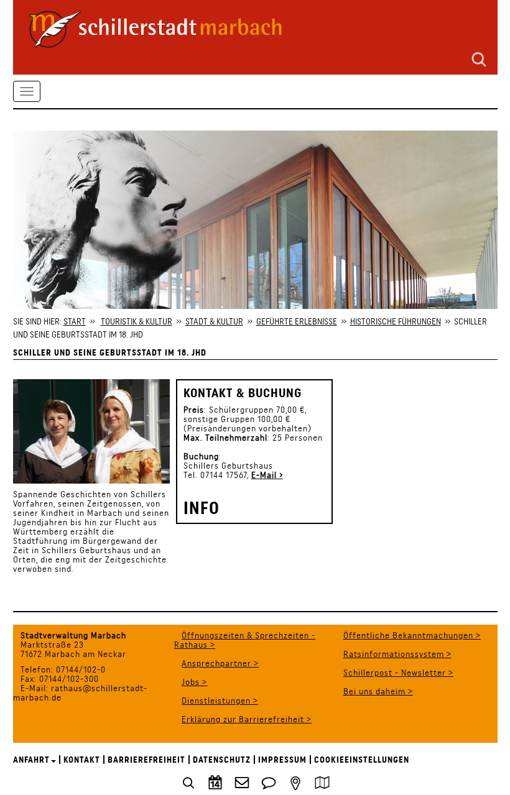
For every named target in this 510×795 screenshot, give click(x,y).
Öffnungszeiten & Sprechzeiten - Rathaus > (244, 640)
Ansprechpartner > (220, 663)
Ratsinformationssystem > (397, 654)
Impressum (282, 759)
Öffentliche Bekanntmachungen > (412, 635)
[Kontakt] (268, 781)
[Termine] (215, 781)
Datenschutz (222, 759)
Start (74, 321)
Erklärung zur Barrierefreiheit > (247, 719)
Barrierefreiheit (146, 759)
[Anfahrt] (295, 781)
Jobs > (194, 682)
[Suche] (478, 58)
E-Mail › (267, 475)
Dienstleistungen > (220, 700)
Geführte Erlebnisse (296, 321)
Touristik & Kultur (136, 321)
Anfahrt (31, 759)
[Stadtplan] (322, 781)
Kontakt (81, 759)
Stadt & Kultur (214, 321)
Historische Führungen (395, 321)
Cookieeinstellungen (361, 759)
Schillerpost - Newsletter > (398, 673)
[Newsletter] (242, 781)
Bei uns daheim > (378, 691)
